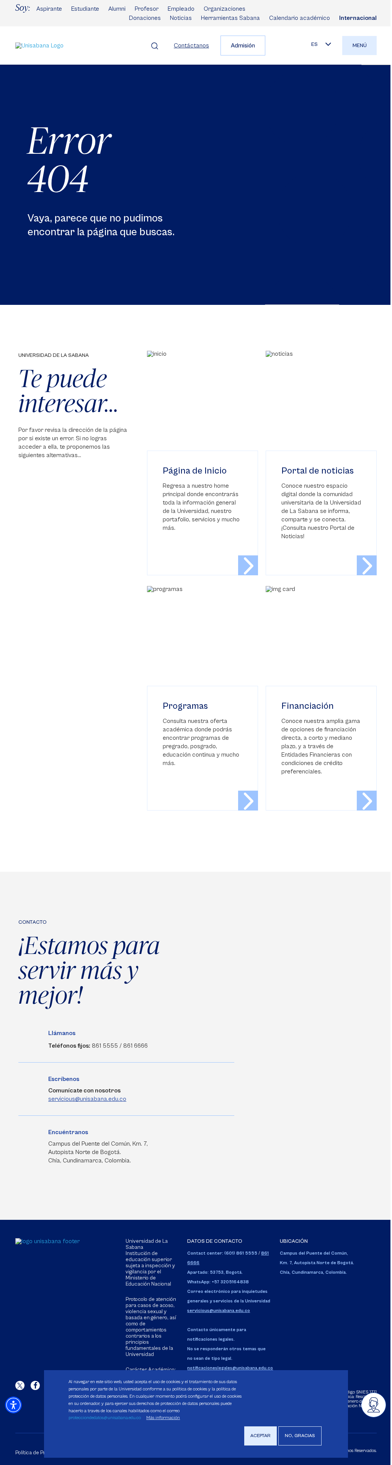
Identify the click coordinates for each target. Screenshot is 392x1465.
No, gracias (300, 1436)
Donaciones (145, 18)
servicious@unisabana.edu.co (87, 1098)
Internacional (358, 18)
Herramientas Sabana (230, 18)
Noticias (181, 18)
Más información (163, 1417)
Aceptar (260, 1436)
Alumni (117, 8)
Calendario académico (299, 18)
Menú (360, 45)
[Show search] (154, 45)
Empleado (181, 8)
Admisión (243, 45)
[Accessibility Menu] (13, 1405)
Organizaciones (224, 8)
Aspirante (49, 8)
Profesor (146, 8)
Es (314, 44)
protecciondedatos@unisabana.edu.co (105, 1417)
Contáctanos (191, 45)
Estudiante (85, 8)
